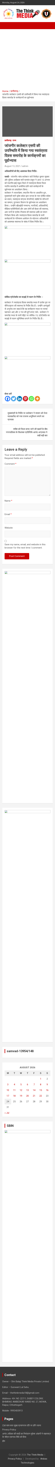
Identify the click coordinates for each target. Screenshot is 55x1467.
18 (14, 1095)
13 (27, 1090)
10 (8, 1090)
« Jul (7, 1112)
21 (34, 1095)
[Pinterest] (25, 398)
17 (8, 1095)
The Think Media (35, 1454)
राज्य (14, 140)
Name (8, 500)
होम (3, 1441)
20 (27, 1095)
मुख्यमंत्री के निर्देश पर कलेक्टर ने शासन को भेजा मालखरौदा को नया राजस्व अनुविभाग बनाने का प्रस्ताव (27, 416)
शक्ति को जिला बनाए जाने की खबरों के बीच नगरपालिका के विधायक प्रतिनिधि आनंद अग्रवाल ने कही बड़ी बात (26, 432)
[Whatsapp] (31, 398)
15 (40, 1090)
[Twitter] (13, 398)
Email (8, 514)
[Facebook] (7, 398)
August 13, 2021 (12, 166)
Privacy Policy (9, 1429)
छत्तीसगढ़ (8, 140)
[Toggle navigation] (6, 25)
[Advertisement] (27, 60)
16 (47, 1090)
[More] (37, 398)
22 (40, 1095)
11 (14, 1090)
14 (34, 1090)
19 (21, 1095)
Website (9, 527)
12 (21, 1090)
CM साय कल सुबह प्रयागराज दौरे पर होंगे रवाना (21, 1425)
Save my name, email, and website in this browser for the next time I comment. (25, 546)
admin (25, 166)
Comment (10, 463)
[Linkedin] (19, 398)
